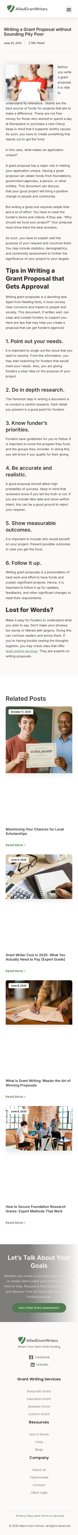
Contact (39, 1485)
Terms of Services (52, 1516)
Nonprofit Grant (39, 1391)
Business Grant (39, 1406)
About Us (39, 1470)
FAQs (39, 1442)
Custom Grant (39, 1414)
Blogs (39, 1449)
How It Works (39, 1434)
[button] (69, 9)
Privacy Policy (25, 1516)
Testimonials (39, 1477)
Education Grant (39, 1399)
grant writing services (21, 651)
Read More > (16, 845)
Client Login (39, 1492)
